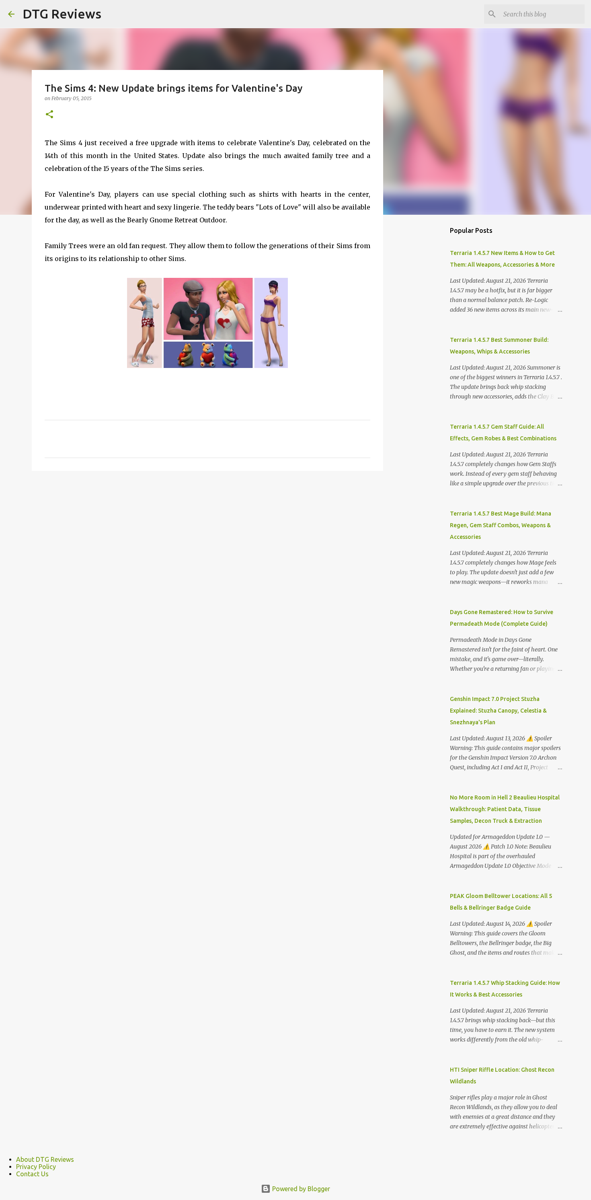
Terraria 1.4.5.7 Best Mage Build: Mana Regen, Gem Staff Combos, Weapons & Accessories (500, 525)
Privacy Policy (36, 1166)
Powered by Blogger (300, 1188)
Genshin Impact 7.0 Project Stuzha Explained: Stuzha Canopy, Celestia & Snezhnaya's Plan (498, 710)
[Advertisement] (424, 347)
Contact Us (32, 1173)
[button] (49, 114)
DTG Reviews (62, 13)
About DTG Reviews (45, 1159)
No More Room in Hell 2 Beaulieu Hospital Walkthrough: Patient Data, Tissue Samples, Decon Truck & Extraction (505, 809)
